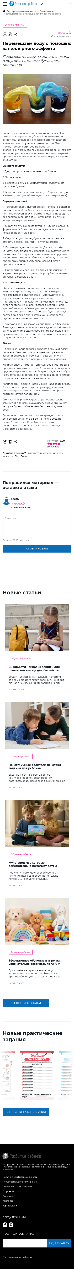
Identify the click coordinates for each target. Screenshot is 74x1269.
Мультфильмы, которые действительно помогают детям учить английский (33, 866)
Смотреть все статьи (26, 1003)
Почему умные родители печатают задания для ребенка (35, 766)
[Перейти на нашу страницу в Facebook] (5, 1224)
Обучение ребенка (21, 658)
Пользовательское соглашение (20, 1181)
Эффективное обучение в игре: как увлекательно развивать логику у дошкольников (35, 964)
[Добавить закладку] (16, 34)
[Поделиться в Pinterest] (10, 34)
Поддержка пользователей (17, 1186)
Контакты (8, 1201)
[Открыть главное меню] (5, 4)
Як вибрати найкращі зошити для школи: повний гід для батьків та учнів (34, 670)
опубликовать (37, 548)
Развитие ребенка (20, 756)
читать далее (16, 689)
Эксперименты (14, 24)
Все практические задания (26, 1111)
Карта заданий (10, 1205)
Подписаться (59, 1243)
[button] (4, 1075)
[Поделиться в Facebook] (5, 34)
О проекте (8, 1191)
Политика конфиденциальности (20, 1177)
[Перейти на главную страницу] (24, 4)
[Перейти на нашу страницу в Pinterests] (11, 1224)
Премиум (8, 1196)
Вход (69, 4)
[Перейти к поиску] (41, 4)
